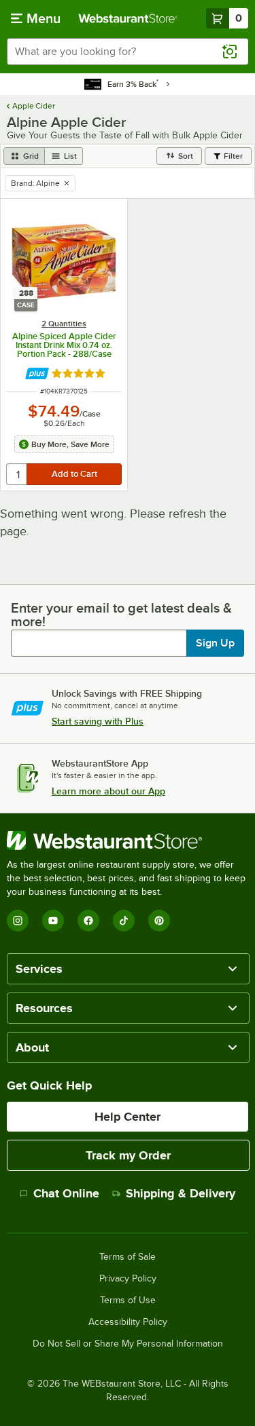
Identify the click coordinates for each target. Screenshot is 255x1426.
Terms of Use (128, 1300)
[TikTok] (124, 920)
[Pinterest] (159, 920)
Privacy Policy (127, 1279)
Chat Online (66, 1193)
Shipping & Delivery (180, 1193)
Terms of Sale (127, 1257)
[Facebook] (88, 920)
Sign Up (215, 643)
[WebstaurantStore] (127, 840)
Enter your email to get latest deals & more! (121, 614)
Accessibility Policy (127, 1322)
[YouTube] (53, 920)
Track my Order (128, 1155)
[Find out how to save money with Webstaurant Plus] (37, 373)
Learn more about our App (108, 791)
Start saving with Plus (97, 721)
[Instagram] (18, 920)
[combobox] (127, 51)
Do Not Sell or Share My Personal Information (128, 1344)
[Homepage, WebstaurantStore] (127, 18)
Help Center (127, 1116)
